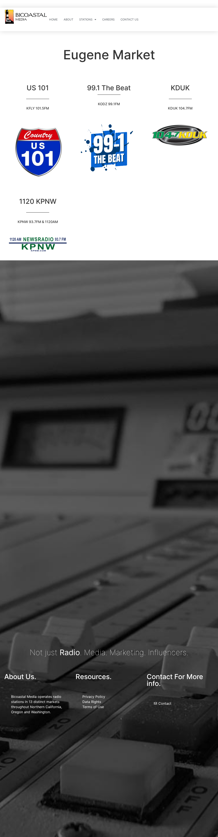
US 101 (38, 88)
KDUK (180, 88)
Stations (85, 19)
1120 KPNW (37, 201)
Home (53, 19)
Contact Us (129, 19)
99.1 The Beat (109, 88)
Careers (108, 19)
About (68, 19)
